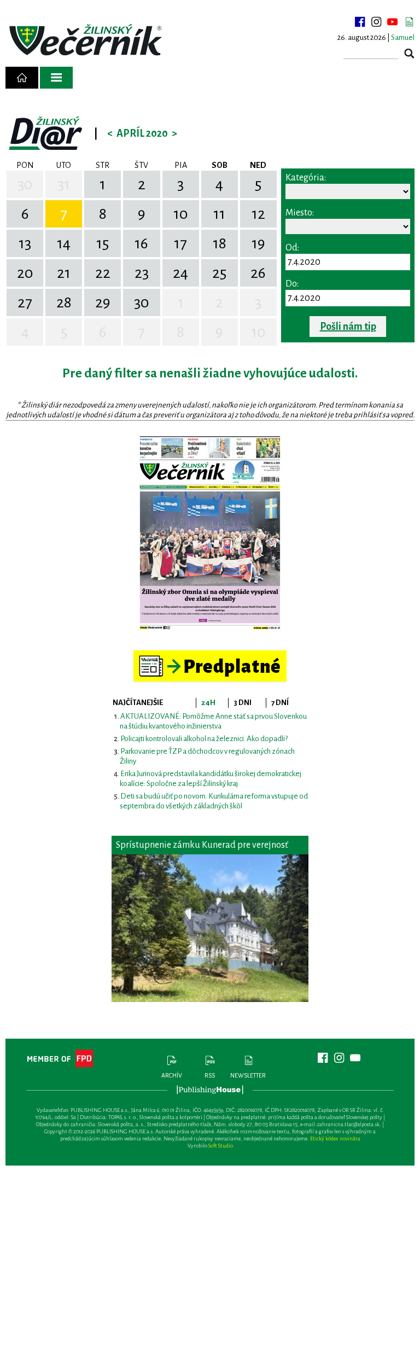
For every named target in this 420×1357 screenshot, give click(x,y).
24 (180, 273)
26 (258, 273)
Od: (292, 248)
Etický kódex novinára (335, 1138)
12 (258, 214)
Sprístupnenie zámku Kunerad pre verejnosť (202, 845)
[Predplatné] (210, 655)
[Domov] (21, 78)
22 (102, 273)
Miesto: (299, 213)
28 (64, 302)
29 (102, 302)
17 (180, 243)
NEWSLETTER (248, 1075)
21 (64, 273)
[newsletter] (409, 21)
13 (25, 243)
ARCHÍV (171, 1075)
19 (258, 243)
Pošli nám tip (348, 326)
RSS (210, 1075)
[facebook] (359, 21)
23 (142, 273)
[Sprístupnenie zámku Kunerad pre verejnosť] (210, 928)
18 (219, 243)
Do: (292, 284)
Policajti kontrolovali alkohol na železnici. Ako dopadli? (204, 739)
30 (25, 184)
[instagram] (376, 21)
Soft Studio (220, 1146)
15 (102, 243)
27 (25, 302)
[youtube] (392, 21)
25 (219, 273)
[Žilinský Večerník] (87, 41)
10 (180, 214)
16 (141, 243)
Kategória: (305, 178)
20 (25, 273)
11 (219, 214)
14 (64, 243)
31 (63, 184)
